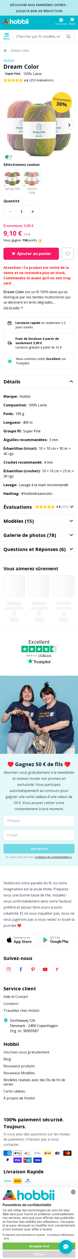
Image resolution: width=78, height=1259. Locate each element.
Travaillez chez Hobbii (21, 1010)
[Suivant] (69, 125)
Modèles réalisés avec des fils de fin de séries (34, 1082)
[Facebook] (21, 969)
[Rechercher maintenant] (68, 36)
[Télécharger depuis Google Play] (57, 940)
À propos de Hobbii (19, 1098)
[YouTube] (45, 969)
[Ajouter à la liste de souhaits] (68, 254)
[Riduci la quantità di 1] (10, 211)
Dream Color (20, 50)
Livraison (10, 1003)
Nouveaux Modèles (19, 1073)
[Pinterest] (33, 969)
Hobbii (8, 60)
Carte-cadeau (14, 1091)
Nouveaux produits (19, 1066)
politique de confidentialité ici (53, 857)
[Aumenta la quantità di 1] (33, 211)
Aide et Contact (15, 996)
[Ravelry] (57, 969)
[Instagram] (8, 969)
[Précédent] (8, 125)
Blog (7, 1059)
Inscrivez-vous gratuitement (26, 1052)
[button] (72, 21)
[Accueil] (5, 50)
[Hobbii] (16, 21)
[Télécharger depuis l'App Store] (20, 940)
